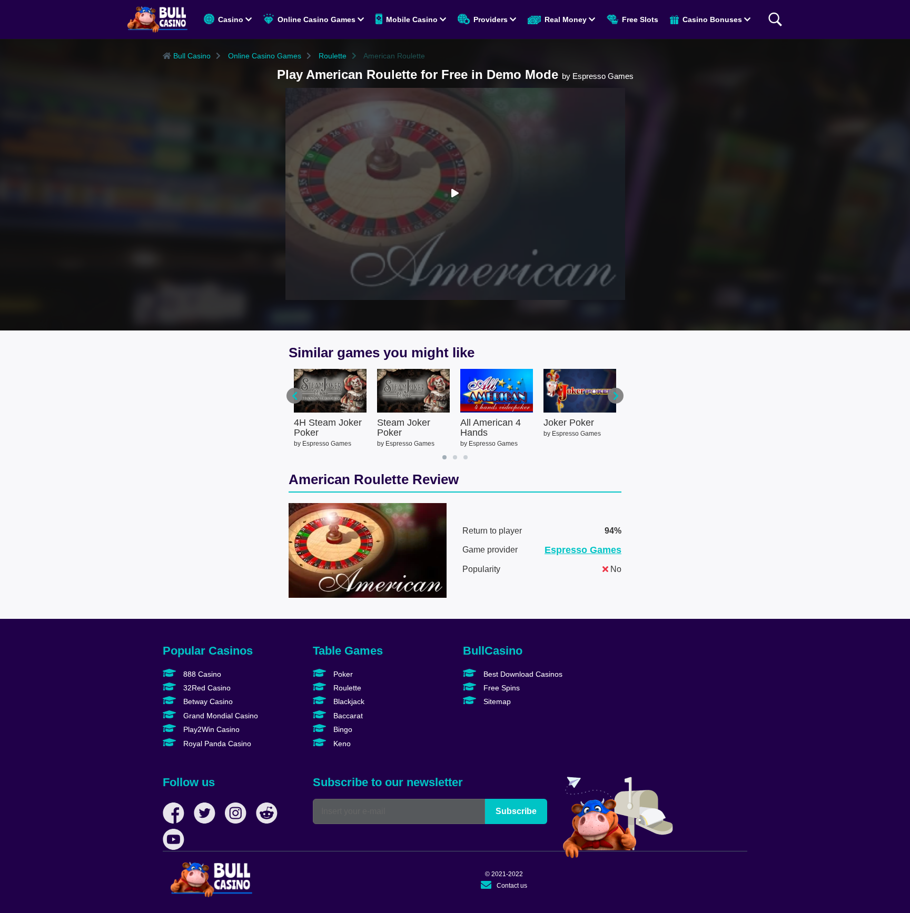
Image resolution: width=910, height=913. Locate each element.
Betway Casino (207, 701)
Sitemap (496, 701)
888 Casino (201, 674)
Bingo (341, 729)
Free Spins (500, 688)
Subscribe (516, 811)
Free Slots (639, 19)
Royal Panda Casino (216, 743)
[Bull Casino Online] (157, 19)
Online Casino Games (316, 19)
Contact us (512, 885)
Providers (490, 19)
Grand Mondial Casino (219, 715)
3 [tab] (465, 457)
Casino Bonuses (712, 19)
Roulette (331, 56)
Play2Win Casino (210, 729)
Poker (342, 674)
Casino (230, 19)
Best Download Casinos (521, 674)
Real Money (565, 19)
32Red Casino (206, 688)
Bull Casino (191, 56)
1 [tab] (444, 457)
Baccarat (347, 715)
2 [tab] (455, 457)
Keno (341, 743)
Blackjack (347, 701)
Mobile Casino (412, 19)
